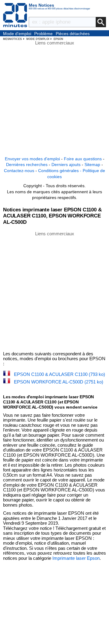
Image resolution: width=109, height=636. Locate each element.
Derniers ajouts (66, 164)
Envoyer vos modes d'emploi (32, 158)
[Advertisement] (54, 290)
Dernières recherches (27, 164)
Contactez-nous (19, 170)
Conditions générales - (60, 170)
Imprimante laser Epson (76, 558)
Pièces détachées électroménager (73, 34)
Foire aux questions (83, 158)
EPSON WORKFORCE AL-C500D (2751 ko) (58, 381)
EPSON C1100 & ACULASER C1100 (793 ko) (59, 374)
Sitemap (92, 164)
